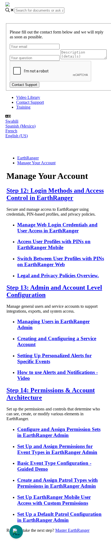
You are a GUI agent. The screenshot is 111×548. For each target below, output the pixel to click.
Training (23, 107)
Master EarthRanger (72, 530)
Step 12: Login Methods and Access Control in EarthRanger (55, 194)
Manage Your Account (36, 163)
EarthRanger (28, 158)
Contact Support (30, 102)
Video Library (28, 97)
